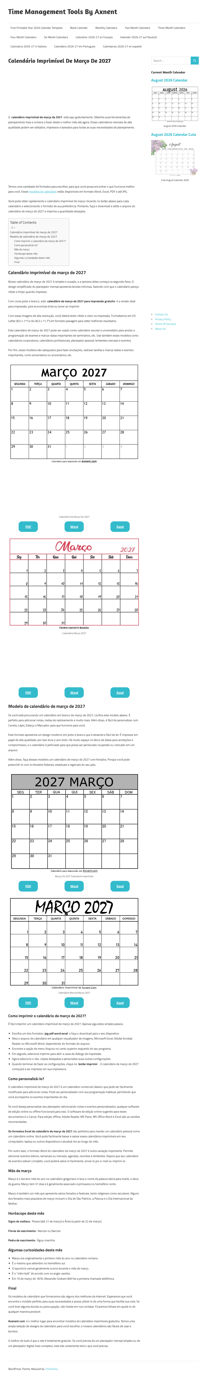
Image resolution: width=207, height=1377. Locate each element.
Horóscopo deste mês (26, 254)
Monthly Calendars (106, 28)
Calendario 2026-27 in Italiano (29, 46)
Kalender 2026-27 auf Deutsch (138, 37)
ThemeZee (51, 1369)
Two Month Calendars (137, 28)
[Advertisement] (74, 89)
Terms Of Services (165, 324)
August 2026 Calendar (169, 80)
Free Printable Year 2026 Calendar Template (37, 28)
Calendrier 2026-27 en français (94, 37)
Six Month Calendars (56, 37)
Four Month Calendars (23, 37)
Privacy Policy (163, 319)
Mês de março (21, 249)
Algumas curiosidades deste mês (32, 258)
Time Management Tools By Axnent (62, 11)
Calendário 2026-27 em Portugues (74, 46)
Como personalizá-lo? (26, 245)
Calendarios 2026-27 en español (122, 46)
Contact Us (161, 314)
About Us (160, 329)
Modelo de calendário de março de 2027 (33, 236)
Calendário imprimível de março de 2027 (34, 232)
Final (17, 262)
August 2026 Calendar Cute (173, 134)
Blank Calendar (79, 28)
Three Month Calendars (171, 28)
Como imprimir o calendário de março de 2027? (40, 241)
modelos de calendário (43, 191)
